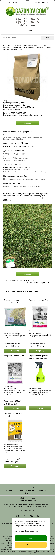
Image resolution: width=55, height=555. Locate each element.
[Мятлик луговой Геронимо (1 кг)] (27, 77)
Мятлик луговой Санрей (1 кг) (38, 283)
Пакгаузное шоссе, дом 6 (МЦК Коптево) (19, 146)
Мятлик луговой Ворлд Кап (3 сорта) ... (21, 280)
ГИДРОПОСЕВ (43, 490)
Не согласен (31, 545)
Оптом (48, 488)
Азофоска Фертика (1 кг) (14, 356)
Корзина (41, 2)
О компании (10, 488)
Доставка (10, 490)
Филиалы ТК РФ (27, 510)
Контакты (30, 490)
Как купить (37, 488)
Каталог (15, 2)
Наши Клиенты (24, 488)
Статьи (27, 493)
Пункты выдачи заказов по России (16, 167)
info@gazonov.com (27, 25)
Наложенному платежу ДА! (15, 176)
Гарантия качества (11, 183)
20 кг (40, 115)
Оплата (20, 490)
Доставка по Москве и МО (14, 150)
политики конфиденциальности (27, 531)
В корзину (27, 123)
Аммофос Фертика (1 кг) (39, 300)
